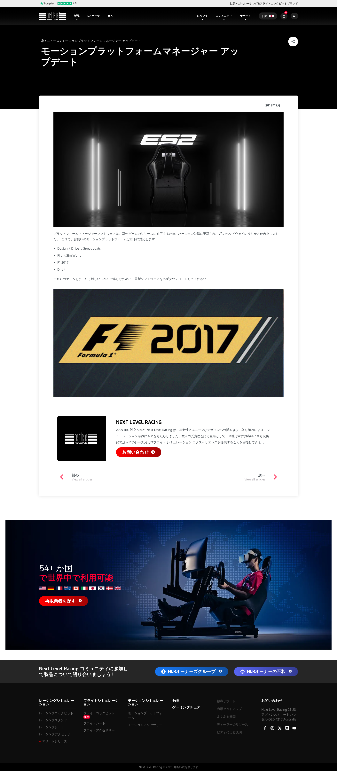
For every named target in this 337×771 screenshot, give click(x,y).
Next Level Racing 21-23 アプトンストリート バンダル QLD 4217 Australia (278, 714)
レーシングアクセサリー (56, 734)
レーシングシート (51, 727)
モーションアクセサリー (145, 725)
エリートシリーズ (54, 741)
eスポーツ (93, 16)
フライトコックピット (99, 713)
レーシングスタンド (53, 720)
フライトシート (94, 723)
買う (110, 16)
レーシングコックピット (56, 713)
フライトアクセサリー (99, 730)
